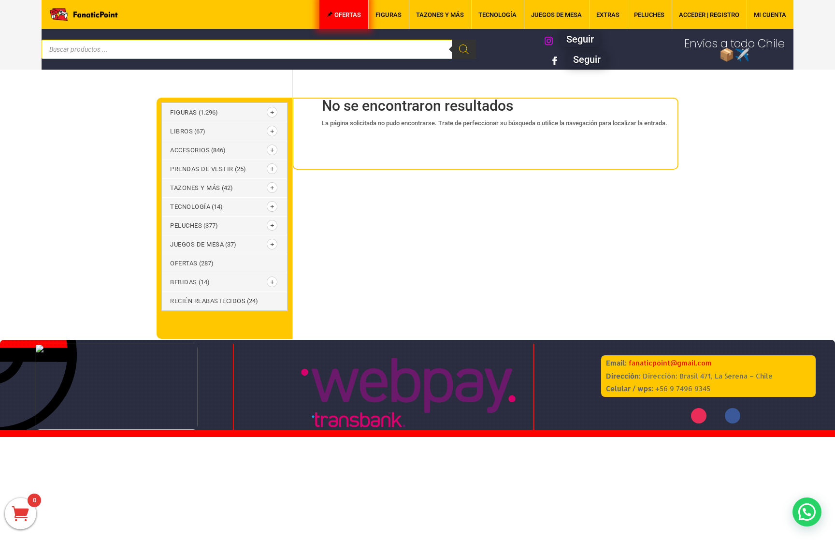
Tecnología (190, 206)
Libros (181, 131)
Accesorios (190, 150)
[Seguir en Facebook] (554, 61)
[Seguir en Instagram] (548, 41)
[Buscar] (464, 49)
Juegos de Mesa (197, 244)
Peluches (186, 225)
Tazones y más (195, 187)
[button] (806, 511)
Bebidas (183, 282)
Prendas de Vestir (201, 169)
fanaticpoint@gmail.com (670, 363)
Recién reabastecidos (207, 301)
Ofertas (184, 263)
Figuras (183, 112)
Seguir (580, 39)
